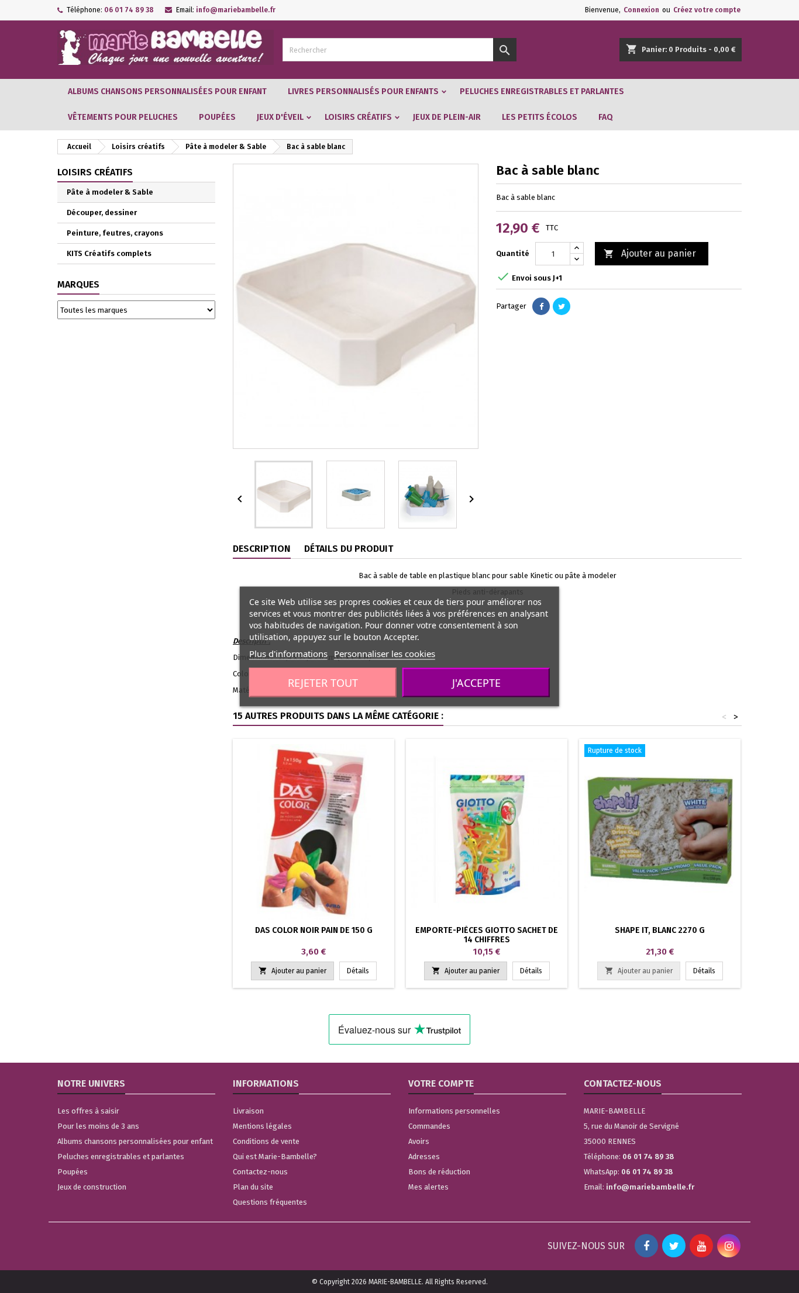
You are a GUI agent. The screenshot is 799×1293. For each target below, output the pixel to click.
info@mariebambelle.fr (235, 10)
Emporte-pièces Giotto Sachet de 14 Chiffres (486, 935)
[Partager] (541, 306)
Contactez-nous (260, 1171)
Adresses (424, 1156)
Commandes (429, 1126)
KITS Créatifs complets (109, 253)
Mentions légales (262, 1126)
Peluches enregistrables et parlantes (542, 91)
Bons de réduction (439, 1171)
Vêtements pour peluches (123, 117)
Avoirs (418, 1141)
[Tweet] (561, 306)
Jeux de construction (91, 1187)
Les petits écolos (539, 117)
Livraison (248, 1111)
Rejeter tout (323, 683)
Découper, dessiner (102, 212)
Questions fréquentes (270, 1202)
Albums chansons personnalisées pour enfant (167, 91)
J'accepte (476, 683)
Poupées (217, 117)
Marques (78, 284)
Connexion (641, 10)
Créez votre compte (707, 10)
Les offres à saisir (88, 1111)
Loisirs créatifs (358, 117)
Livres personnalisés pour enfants (363, 91)
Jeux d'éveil (280, 117)
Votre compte (441, 1083)
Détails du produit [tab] (348, 548)
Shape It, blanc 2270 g (660, 930)
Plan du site (253, 1187)
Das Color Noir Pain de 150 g (314, 930)
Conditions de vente (266, 1141)
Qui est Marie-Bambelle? (275, 1156)
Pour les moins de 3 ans (98, 1126)
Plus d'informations (288, 653)
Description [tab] (262, 548)
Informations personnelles (454, 1111)
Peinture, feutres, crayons (115, 233)
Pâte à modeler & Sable (110, 192)
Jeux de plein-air (447, 117)
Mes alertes (428, 1187)
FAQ (605, 117)
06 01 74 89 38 (129, 10)
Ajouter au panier (650, 253)
